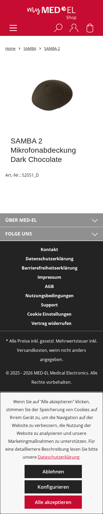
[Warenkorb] (90, 28)
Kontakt (49, 249)
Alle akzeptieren (53, 502)
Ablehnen (53, 471)
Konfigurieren (53, 487)
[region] (51, 97)
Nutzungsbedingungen (49, 296)
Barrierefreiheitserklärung (49, 268)
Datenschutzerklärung (49, 259)
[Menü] (13, 28)
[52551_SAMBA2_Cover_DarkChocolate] (51, 97)
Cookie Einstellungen (49, 314)
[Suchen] (58, 28)
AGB (49, 286)
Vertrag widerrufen (51, 323)
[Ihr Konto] (74, 28)
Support (49, 305)
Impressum (49, 277)
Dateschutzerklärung (58, 457)
